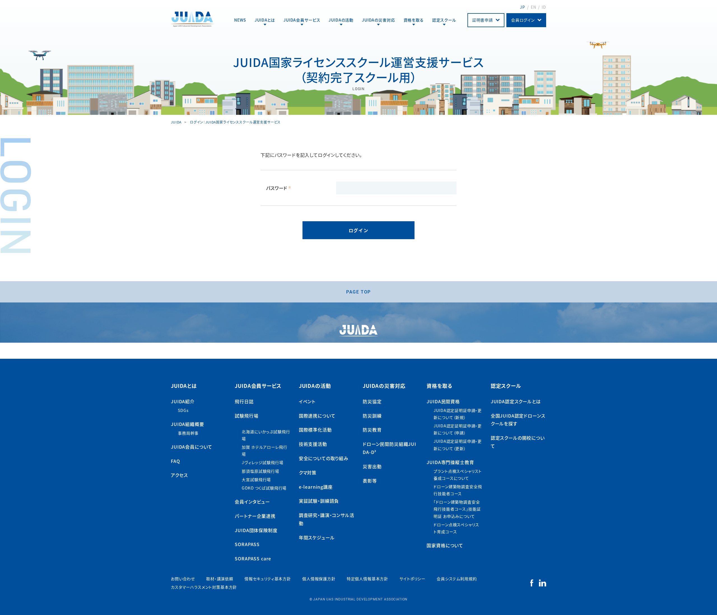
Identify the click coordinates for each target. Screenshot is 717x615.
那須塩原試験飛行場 (260, 471)
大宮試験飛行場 (256, 479)
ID (544, 7)
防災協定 (372, 401)
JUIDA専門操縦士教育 (450, 462)
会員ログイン (523, 20)
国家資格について (445, 545)
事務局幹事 (188, 433)
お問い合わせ (183, 578)
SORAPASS (247, 544)
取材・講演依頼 (219, 578)
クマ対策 (307, 472)
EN (533, 7)
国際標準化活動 (315, 429)
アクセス (179, 475)
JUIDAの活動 (341, 20)
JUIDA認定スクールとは (516, 401)
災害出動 (372, 466)
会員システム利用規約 (457, 578)
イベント (307, 401)
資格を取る (414, 20)
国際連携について (317, 415)
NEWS (240, 20)
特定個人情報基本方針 (367, 578)
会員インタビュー (252, 501)
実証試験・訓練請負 (319, 500)
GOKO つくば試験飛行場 (264, 488)
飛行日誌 (244, 401)
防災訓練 (372, 415)
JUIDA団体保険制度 (256, 530)
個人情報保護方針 (319, 578)
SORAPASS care (253, 558)
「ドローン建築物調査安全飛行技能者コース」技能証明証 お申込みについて (457, 509)
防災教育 (372, 429)
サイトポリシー (412, 578)
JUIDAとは (265, 20)
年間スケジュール (317, 537)
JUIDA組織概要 (187, 424)
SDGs (183, 410)
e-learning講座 (316, 486)
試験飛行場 (246, 415)
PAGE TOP (358, 292)
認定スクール (444, 20)
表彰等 (370, 480)
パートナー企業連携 (255, 515)
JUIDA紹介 (183, 401)
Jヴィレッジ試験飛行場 (262, 462)
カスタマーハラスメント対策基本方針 (204, 587)
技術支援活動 (313, 444)
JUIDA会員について (191, 446)
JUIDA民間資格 (443, 401)
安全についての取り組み (323, 458)
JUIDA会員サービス (301, 20)
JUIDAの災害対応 (378, 20)
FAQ (175, 461)
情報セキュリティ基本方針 (268, 578)
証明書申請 (482, 20)
